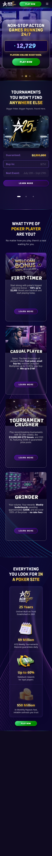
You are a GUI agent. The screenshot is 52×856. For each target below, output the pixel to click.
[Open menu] (47, 3)
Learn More (34, 187)
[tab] (22, 76)
